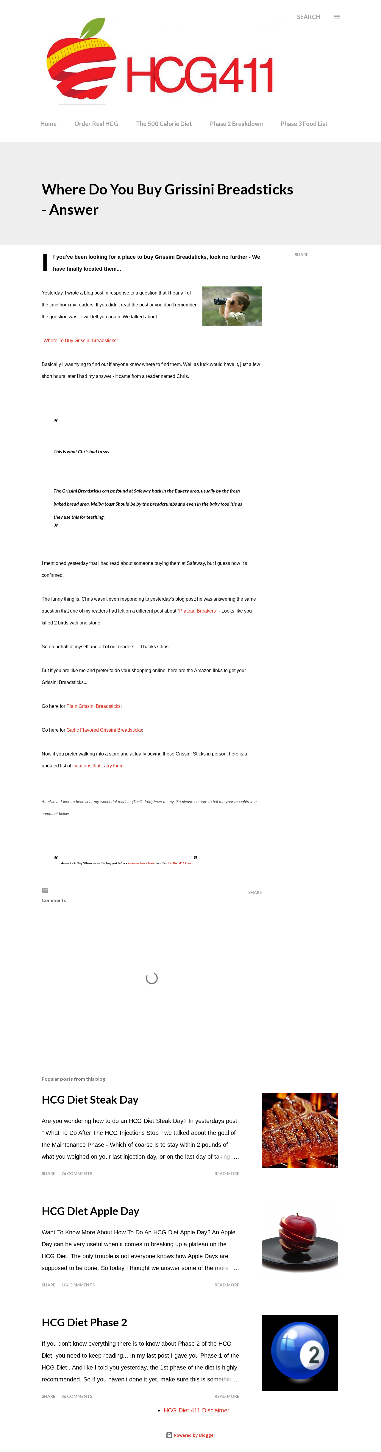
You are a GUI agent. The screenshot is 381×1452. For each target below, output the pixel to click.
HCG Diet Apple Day (90, 1210)
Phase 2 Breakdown (236, 123)
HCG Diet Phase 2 (84, 1322)
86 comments (76, 1396)
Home (48, 123)
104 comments (78, 1284)
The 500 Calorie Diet (164, 123)
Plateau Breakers (197, 610)
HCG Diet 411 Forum (179, 863)
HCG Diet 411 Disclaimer (196, 1410)
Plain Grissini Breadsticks (93, 706)
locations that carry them (98, 765)
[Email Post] (45, 892)
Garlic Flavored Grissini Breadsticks (104, 730)
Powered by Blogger (194, 1435)
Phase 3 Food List (304, 123)
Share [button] (301, 254)
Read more (227, 1173)
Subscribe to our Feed (140, 863)
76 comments (76, 1173)
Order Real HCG (96, 123)
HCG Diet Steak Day (90, 1099)
